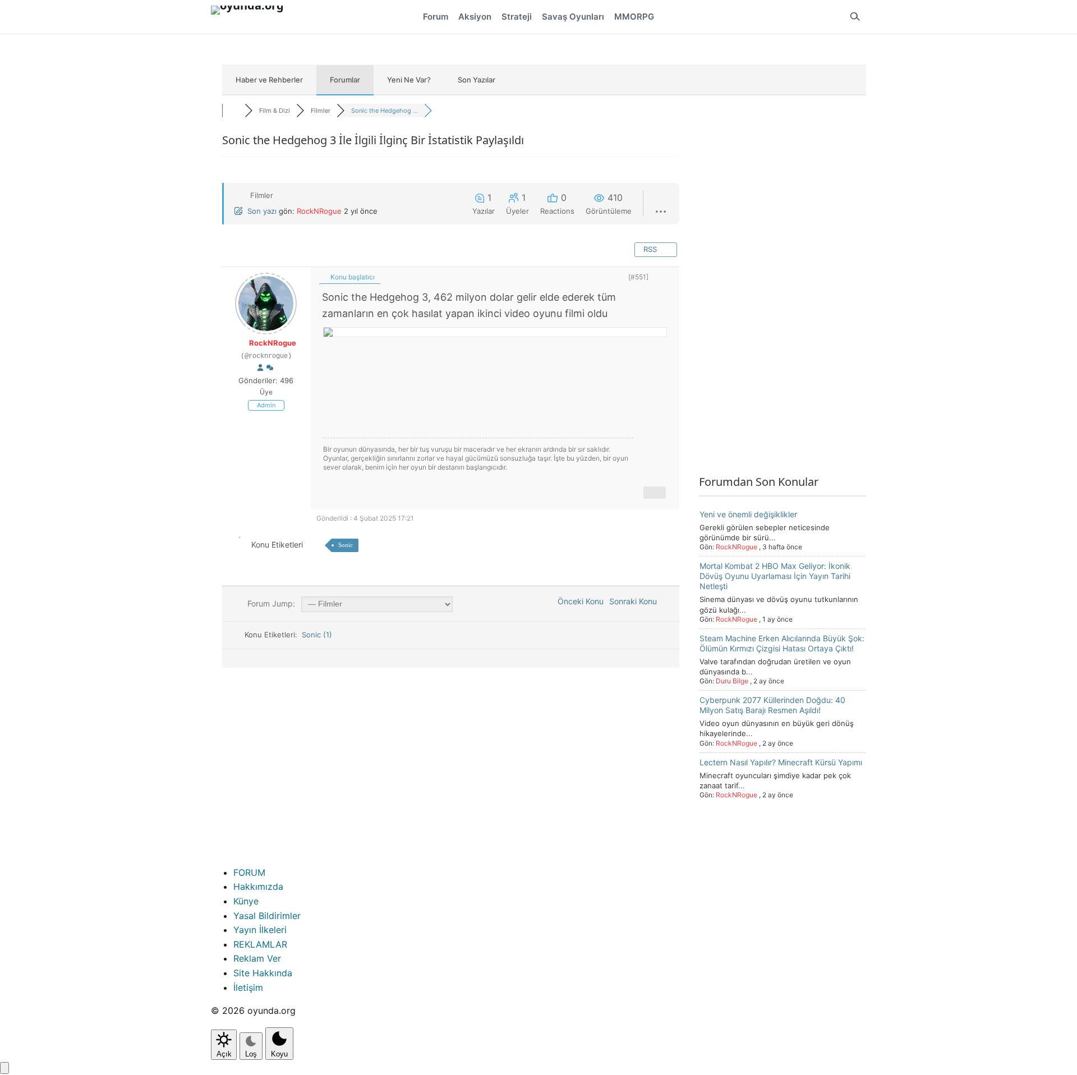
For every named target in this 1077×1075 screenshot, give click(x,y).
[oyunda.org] (252, 17)
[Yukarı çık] (4, 1068)
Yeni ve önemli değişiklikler (748, 514)
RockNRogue (319, 210)
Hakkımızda (258, 886)
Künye (246, 901)
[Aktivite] (270, 368)
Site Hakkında (262, 972)
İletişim (248, 987)
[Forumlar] (233, 110)
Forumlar (345, 79)
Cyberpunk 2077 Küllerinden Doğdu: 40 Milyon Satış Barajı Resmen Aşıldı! (772, 705)
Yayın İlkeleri (260, 929)
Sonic (345, 544)
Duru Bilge (732, 681)
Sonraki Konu (635, 601)
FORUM (249, 872)
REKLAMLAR (260, 944)
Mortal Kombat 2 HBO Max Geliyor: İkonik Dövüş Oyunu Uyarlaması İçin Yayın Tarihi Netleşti (774, 576)
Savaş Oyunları (573, 16)
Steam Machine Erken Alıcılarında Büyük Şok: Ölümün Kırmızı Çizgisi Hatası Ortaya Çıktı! (781, 643)
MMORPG (634, 16)
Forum (435, 16)
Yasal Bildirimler (267, 915)
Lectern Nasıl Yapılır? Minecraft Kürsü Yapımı (780, 762)
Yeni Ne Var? (409, 79)
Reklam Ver (257, 958)
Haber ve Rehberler (269, 79)
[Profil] (260, 368)
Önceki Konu (578, 601)
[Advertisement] (782, 298)
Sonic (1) (317, 634)
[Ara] (855, 17)
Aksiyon (474, 16)
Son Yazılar (476, 79)
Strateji (516, 16)
